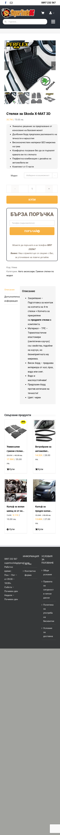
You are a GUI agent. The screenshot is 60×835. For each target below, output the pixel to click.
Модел (14, 175)
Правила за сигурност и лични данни (48, 589)
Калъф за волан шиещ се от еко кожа (15, 511)
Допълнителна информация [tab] (11, 298)
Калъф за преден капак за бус (42, 511)
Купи (32, 199)
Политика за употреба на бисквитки (48, 613)
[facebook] (5, 2)
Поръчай (30, 231)
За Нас (28, 564)
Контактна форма (30, 573)
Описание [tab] (9, 289)
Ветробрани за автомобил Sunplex (43, 451)
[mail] (11, 2)
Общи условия (47, 572)
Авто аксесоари (26, 271)
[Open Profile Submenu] (53, 13)
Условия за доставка (48, 632)
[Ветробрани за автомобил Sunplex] (44, 431)
